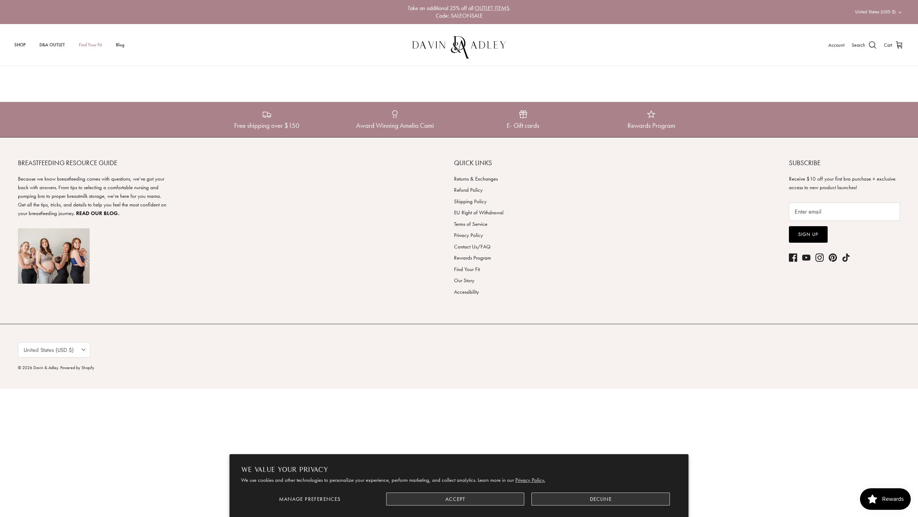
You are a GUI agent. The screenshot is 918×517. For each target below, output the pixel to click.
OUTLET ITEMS (492, 8)
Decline (601, 499)
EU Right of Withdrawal (478, 212)
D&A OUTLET (52, 45)
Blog (120, 45)
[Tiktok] (846, 257)
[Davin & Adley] (459, 45)
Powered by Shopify (77, 368)
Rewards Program (472, 257)
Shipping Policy (470, 201)
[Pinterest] (833, 257)
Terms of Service (470, 224)
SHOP (19, 45)
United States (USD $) (875, 12)
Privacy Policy (468, 235)
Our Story (464, 280)
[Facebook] (793, 257)
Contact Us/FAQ (472, 246)
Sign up (808, 234)
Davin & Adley (45, 368)
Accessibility (466, 291)
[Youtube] (806, 257)
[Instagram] (819, 257)
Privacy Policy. (530, 480)
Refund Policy (468, 190)
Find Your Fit (90, 45)
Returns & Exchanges (476, 178)
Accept (455, 499)
